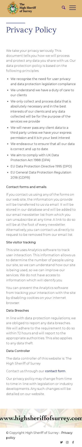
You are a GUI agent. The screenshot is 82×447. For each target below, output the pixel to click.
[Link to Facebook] (73, 442)
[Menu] (70, 7)
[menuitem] (61, 7)
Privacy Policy (31, 29)
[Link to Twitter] (61, 442)
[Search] (61, 7)
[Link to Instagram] (67, 442)
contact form (55, 371)
